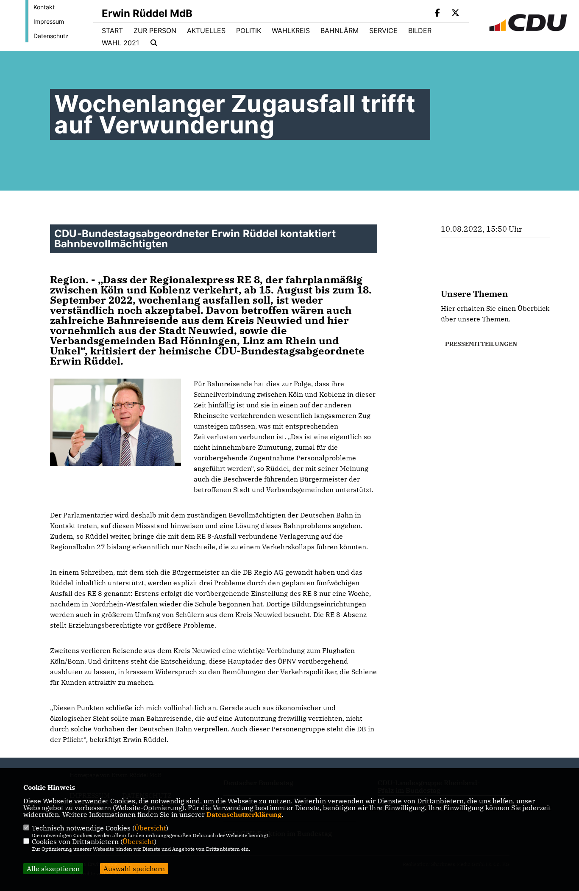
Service (383, 30)
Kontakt (44, 7)
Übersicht (150, 828)
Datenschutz (51, 35)
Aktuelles (206, 30)
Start (112, 30)
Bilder (419, 30)
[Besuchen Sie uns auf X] (455, 13)
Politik (248, 30)
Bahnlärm (339, 30)
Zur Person (155, 30)
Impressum (48, 21)
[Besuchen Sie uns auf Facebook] (438, 13)
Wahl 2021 (120, 42)
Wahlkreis (291, 30)
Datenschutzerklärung (243, 814)
